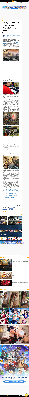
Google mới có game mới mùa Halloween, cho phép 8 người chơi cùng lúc (12, 36)
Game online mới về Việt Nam (12, 193)
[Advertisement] (14, 15)
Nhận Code (20, 261)
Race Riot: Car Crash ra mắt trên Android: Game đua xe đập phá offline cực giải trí (19, 224)
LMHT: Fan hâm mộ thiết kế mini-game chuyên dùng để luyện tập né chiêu (12, 35)
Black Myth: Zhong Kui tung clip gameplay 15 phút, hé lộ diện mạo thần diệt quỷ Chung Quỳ (12, 219)
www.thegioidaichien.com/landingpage (12, 190)
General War (15, 195)
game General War (6, 197)
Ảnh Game (3, 289)
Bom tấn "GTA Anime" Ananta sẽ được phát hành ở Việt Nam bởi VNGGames (19, 219)
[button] (21, 232)
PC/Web (2, 216)
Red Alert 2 (5, 195)
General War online (13, 197)
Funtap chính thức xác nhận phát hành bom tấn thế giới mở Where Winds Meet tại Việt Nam (4, 219)
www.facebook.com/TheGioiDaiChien (11, 189)
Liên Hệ (5, 395)
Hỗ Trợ (8, 395)
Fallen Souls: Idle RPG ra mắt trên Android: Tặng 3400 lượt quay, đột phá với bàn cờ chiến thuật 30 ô (12, 224)
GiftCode (2, 257)
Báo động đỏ (10, 195)
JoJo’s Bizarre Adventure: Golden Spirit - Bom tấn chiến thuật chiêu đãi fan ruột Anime (4, 224)
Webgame (5, 193)
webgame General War (7, 199)
